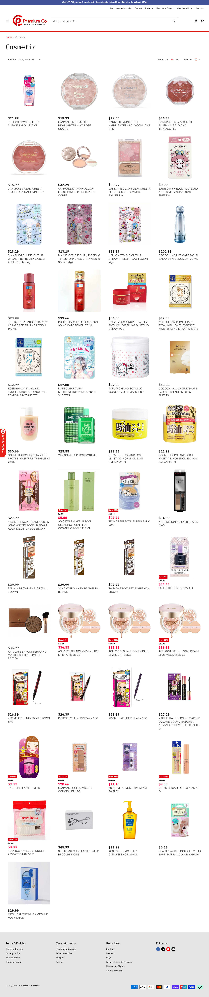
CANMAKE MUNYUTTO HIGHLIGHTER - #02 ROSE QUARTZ (74, 125)
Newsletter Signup (164, 8)
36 (172, 59)
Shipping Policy (13, 962)
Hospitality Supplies (66, 948)
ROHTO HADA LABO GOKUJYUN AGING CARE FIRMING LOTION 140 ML (28, 325)
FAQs (108, 957)
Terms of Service (14, 948)
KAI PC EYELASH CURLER (24, 788)
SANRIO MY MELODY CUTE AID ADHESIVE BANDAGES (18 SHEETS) (178, 192)
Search (59, 962)
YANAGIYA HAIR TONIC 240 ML (77, 455)
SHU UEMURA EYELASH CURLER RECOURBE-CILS (78, 852)
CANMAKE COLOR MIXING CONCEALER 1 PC (75, 789)
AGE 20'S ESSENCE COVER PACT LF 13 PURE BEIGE (78, 653)
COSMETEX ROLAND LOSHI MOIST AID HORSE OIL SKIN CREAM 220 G (125, 458)
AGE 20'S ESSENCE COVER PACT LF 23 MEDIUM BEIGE (179, 653)
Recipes (60, 957)
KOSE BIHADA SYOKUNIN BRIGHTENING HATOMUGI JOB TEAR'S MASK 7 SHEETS (27, 392)
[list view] (199, 59)
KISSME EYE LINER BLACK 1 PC (127, 718)
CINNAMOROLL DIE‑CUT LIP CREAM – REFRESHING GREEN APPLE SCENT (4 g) (27, 259)
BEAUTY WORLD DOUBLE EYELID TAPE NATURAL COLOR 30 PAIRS (180, 852)
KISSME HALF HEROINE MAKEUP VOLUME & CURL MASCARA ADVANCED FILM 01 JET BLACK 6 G (179, 723)
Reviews (149, 8)
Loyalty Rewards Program (119, 962)
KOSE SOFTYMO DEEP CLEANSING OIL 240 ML (123, 852)
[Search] (174, 21)
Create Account (114, 970)
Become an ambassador (121, 8)
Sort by (12, 59)
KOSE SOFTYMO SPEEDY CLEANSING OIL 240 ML (23, 123)
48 (177, 59)
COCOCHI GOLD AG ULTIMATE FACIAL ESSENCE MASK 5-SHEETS (178, 392)
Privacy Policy (13, 953)
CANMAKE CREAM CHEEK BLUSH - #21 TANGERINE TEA (26, 190)
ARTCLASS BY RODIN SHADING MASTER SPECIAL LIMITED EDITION (27, 655)
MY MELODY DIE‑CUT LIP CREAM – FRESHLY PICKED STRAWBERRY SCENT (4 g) (79, 259)
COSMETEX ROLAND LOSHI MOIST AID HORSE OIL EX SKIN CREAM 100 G (178, 458)
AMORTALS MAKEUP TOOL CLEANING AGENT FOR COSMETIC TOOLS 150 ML (75, 525)
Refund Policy (13, 957)
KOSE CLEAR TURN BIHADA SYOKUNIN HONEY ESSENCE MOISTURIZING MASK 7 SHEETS (178, 325)
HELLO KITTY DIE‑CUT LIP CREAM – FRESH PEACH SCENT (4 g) (128, 259)
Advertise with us (184, 8)
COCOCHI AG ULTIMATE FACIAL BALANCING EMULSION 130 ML (179, 257)
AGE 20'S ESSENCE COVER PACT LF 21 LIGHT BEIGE (128, 653)
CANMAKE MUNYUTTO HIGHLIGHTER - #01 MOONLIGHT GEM (129, 125)
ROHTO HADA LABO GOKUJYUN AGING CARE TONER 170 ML (78, 323)
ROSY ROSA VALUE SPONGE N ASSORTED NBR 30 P (26, 852)
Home (9, 37)
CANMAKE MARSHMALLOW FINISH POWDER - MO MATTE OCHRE (76, 192)
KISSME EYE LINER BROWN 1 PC (78, 718)
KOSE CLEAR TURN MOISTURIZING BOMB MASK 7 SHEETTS (77, 392)
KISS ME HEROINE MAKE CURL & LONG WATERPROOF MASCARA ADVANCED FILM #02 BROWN (28, 525)
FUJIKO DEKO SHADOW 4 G (176, 588)
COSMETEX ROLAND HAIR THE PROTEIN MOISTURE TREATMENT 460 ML (29, 458)
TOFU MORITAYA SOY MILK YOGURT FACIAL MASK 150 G (126, 390)
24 (167, 59)
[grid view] (195, 59)
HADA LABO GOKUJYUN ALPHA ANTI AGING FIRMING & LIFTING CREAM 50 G (128, 325)
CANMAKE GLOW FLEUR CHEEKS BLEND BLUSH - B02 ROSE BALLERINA (129, 192)
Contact (138, 8)
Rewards (199, 8)
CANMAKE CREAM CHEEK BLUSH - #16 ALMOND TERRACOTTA (175, 125)
